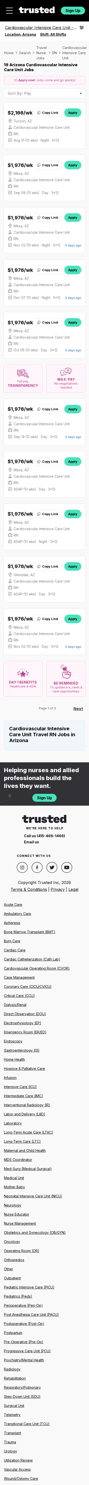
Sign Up (73, 10)
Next (78, 708)
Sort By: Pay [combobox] (19, 93)
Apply (72, 112)
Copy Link (50, 112)
